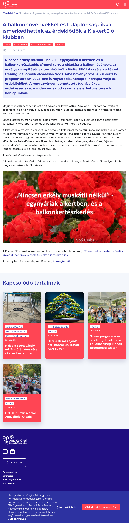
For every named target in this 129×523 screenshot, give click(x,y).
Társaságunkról (10, 472)
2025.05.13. (19, 50)
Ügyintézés (8, 476)
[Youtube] (12, 451)
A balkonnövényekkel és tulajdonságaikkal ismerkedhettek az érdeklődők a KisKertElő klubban (58, 30)
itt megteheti (61, 261)
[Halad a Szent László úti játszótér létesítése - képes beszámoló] (22, 325)
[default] (64, 207)
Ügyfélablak (14, 462)
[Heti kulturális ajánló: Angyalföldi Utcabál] (22, 393)
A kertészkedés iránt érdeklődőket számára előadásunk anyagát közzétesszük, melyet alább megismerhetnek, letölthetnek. (62, 163)
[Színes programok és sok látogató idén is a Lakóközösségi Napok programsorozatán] (107, 325)
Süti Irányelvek (17, 518)
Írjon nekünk (9, 483)
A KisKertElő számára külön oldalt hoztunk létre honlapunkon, (63, 253)
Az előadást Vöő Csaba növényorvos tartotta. (31, 155)
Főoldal (7, 13)
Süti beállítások (67, 507)
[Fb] (5, 451)
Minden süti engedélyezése (102, 507)
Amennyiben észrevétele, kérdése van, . (36, 261)
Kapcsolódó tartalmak (31, 283)
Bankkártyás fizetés (12, 479)
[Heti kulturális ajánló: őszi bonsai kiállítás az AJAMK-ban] (64, 325)
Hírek (15, 13)
